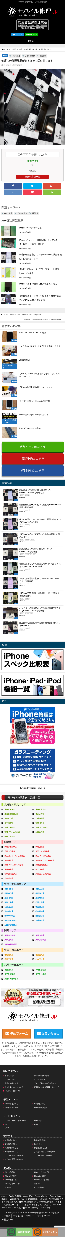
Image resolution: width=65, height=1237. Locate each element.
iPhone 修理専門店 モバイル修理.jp (43, 1212)
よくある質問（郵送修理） (15, 1155)
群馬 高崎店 (40, 847)
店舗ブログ (38, 1183)
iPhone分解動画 (10, 1176)
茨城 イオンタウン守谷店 (14, 865)
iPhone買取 (38, 1120)
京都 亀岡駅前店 (11, 944)
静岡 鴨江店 (40, 893)
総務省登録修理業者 (41, 1076)
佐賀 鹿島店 (9, 970)
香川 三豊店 (9, 959)
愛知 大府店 (40, 916)
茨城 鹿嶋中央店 (42, 865)
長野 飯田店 (9, 893)
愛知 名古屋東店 (11, 920)
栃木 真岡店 (40, 869)
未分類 (5, 55)
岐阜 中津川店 (10, 916)
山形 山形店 (40, 832)
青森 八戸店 (40, 814)
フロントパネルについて (14, 1087)
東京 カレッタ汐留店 (43, 874)
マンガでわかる (40, 1079)
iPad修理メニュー (40, 1104)
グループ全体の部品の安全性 (45, 1083)
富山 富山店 (40, 907)
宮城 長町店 (40, 823)
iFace (7, 1124)
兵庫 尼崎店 (9, 940)
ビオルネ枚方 (30, 56)
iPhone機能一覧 (10, 1180)
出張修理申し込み (11, 1152)
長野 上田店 (40, 889)
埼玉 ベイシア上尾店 (43, 856)
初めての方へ (10, 1076)
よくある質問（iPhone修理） (45, 1152)
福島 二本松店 (10, 836)
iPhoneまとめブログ (12, 1183)
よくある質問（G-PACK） (14, 1159)
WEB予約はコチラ (32, 470)
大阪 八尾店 (40, 935)
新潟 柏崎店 (40, 898)
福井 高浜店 (40, 911)
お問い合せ (38, 1144)
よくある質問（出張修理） (44, 1155)
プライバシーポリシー (23, 1216)
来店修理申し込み (11, 1148)
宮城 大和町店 (10, 827)
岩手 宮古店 (9, 823)
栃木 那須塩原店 (11, 874)
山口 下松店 (40, 959)
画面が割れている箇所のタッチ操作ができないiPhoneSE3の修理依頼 (42, 319)
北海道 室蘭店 (10, 809)
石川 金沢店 (9, 907)
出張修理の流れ (10, 1144)
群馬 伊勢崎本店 (11, 847)
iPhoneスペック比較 (41, 1180)
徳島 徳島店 (9, 955)
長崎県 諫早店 (41, 970)
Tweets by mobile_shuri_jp (32, 788)
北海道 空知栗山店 (11, 814)
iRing (36, 1124)
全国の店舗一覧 (32, 176)
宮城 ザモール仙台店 (12, 832)
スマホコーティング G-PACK (15, 1120)
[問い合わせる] (45, 1229)
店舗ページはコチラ (33, 447)
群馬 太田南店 (10, 851)
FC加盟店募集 (39, 1187)
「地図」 (32, 171)
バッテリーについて (12, 1091)
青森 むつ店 (9, 818)
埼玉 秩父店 (9, 860)
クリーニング (10, 1079)
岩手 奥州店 (40, 818)
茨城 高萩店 (9, 869)
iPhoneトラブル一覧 (41, 1172)
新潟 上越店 (9, 902)
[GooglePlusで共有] (52, 186)
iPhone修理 (16, 56)
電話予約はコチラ (32, 458)
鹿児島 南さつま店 (11, 979)
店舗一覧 (8, 1187)
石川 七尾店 (40, 902)
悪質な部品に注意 (11, 1083)
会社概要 (6, 1216)
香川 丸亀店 (40, 955)
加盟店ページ (8, 1219)
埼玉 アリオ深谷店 (42, 851)
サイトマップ (43, 1216)
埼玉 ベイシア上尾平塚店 (45, 860)
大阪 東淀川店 (10, 935)
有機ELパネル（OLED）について (46, 1087)
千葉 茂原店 (9, 878)
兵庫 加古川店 (41, 940)
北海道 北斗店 (41, 809)
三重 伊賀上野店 (11, 925)
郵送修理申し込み (40, 1148)
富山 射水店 (9, 911)
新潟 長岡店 (9, 898)
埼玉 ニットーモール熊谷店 (15, 856)
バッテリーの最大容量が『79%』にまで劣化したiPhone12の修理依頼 (22, 314)
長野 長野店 (9, 889)
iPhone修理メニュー (12, 1104)
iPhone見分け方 (40, 1176)
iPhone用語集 (10, 1172)
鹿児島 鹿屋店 (10, 974)
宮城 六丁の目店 (42, 827)
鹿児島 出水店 (41, 974)
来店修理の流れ (10, 1140)
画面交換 (42, 56)
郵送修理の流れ (40, 1140)
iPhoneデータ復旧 (40, 1108)
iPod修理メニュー (11, 1108)
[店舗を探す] (19, 1229)
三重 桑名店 (40, 920)
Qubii (7, 1127)
